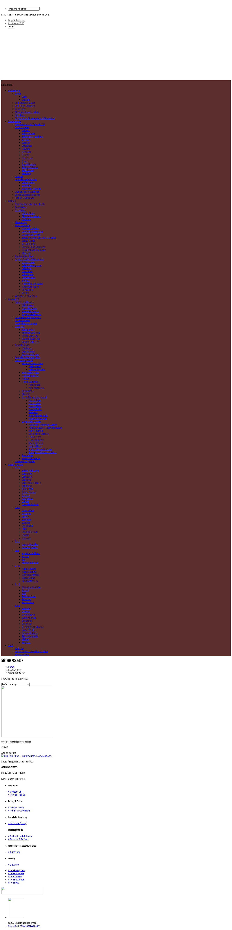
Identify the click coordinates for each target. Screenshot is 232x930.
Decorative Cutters (39, 433)
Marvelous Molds (31, 574)
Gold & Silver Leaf (24, 256)
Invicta (25, 556)
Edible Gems (28, 182)
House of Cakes (30, 547)
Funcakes (26, 538)
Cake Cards (20, 109)
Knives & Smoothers (32, 363)
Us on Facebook (16, 879)
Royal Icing (27, 289)
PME (24, 593)
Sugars (25, 292)
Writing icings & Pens (26, 295)
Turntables (27, 455)
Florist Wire (35, 403)
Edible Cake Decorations (27, 194)
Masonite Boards (30, 311)
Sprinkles (20, 115)
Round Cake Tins (30, 335)
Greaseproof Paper (25, 461)
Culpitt (25, 501)
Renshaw (26, 599)
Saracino (26, 608)
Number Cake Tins (31, 332)
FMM (24, 528)
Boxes (18, 93)
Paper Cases (28, 351)
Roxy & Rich (28, 602)
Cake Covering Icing (32, 265)
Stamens (33, 412)
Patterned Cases (30, 354)
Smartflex (27, 620)
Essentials (20, 210)
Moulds (25, 378)
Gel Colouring (29, 243)
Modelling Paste (30, 286)
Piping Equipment (31, 381)
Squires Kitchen (30, 633)
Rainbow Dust (29, 596)
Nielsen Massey (30, 580)
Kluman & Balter (30, 562)
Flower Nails (35, 406)
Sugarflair (27, 623)
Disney (25, 516)
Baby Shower (28, 133)
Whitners (26, 253)
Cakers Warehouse (31, 482)
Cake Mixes (20, 207)
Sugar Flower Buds (38, 415)
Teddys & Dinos (30, 167)
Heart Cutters (36, 443)
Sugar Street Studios (33, 626)
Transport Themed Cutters (43, 452)
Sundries (26, 219)
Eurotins (26, 522)
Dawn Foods (28, 510)
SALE (10, 645)
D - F (17, 507)
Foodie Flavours (30, 531)
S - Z (17, 605)
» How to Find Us (16, 794)
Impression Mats (30, 372)
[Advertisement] (116, 55)
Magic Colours (29, 568)
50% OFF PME (22, 654)
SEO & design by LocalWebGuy (24, 925)
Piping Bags (34, 384)
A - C (17, 467)
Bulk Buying (14, 90)
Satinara (26, 611)
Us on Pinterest (16, 873)
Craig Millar (27, 498)
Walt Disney (28, 170)
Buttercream (28, 262)
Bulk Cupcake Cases (25, 102)
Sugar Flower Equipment (34, 397)
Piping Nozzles (36, 387)
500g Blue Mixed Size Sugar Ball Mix (16, 741)
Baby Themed (36, 430)
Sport (25, 161)
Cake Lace (27, 476)
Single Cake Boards (31, 314)
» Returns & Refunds (18, 839)
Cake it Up (27, 473)
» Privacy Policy (16, 807)
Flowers (26, 148)
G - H (17, 541)
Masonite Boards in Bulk (27, 112)
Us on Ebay (13, 882)
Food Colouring (23, 225)
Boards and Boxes (24, 302)
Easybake (26, 519)
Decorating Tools (24, 360)
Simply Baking (29, 617)
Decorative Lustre (31, 234)
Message (26, 151)
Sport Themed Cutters (40, 449)
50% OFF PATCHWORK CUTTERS (31, 651)
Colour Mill (27, 489)
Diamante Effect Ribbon (27, 191)
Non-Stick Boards (38, 418)
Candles (19, 176)
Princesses (27, 158)
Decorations (14, 121)
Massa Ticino (28, 577)
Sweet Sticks (28, 630)
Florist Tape (35, 400)
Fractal (25, 535)
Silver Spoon (28, 614)
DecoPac (26, 513)
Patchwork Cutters (31, 587)
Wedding (26, 173)
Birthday (26, 139)
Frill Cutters (35, 436)
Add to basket (8, 752)
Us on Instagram (16, 870)
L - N (17, 565)
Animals (26, 130)
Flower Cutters (36, 440)
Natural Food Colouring (34, 246)
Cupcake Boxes (29, 308)
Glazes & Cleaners (31, 216)
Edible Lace (27, 274)
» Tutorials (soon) (17, 823)
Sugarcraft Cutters (31, 421)
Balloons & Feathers (32, 136)
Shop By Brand (15, 464)
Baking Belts (28, 329)
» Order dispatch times (20, 836)
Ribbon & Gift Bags (24, 197)
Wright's (26, 642)
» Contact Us (14, 791)
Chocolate (27, 271)
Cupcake (26, 99)
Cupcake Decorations (26, 179)
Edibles (12, 200)
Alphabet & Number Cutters (43, 424)
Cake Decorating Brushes (28, 317)
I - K (17, 550)
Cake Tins (20, 326)
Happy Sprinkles (30, 544)
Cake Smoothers (37, 369)
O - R (17, 584)
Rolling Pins (28, 390)
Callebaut (27, 485)
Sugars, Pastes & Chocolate (29, 259)
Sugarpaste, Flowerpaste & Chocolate (35, 118)
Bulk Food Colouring (25, 105)
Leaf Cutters (35, 446)
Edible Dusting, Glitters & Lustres (39, 237)
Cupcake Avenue (30, 504)
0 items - (16, 23)
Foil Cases (27, 348)
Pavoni (25, 590)
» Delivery (13, 864)
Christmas (27, 145)
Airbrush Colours (30, 228)
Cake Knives (35, 366)
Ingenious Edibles (31, 553)
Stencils (26, 394)
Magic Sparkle (29, 571)
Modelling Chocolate (32, 283)
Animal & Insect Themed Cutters (45, 427)
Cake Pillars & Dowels (26, 323)
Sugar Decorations (31, 188)
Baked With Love (30, 470)
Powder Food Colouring (34, 249)
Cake (24, 96)
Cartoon (26, 142)
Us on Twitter (15, 876)
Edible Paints (28, 240)
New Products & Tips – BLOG (30, 124)
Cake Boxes (28, 305)
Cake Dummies (22, 320)
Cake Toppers (22, 127)
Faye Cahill (27, 525)
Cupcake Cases (22, 344)
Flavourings (21, 222)
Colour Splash (29, 492)
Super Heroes (29, 164)
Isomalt (26, 280)
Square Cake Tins (30, 341)
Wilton (25, 639)
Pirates (25, 154)
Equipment (13, 299)
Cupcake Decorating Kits (27, 357)
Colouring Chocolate (32, 231)
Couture (26, 495)
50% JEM (19, 648)
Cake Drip (26, 268)
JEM (23, 559)
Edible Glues (28, 213)
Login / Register (16, 20)
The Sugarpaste (30, 636)
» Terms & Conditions (19, 810)
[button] (7, 84)
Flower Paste (28, 277)
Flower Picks (35, 409)
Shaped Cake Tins (31, 338)
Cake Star (27, 479)
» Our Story (14, 852)
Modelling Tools (30, 375)
